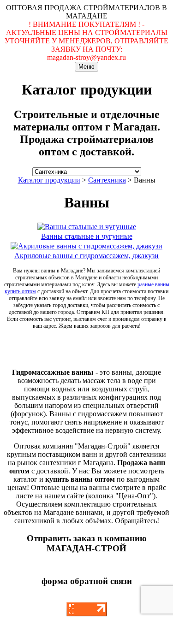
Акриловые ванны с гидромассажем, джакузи (86, 256)
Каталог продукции (49, 180)
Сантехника (107, 180)
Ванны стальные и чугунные (86, 236)
